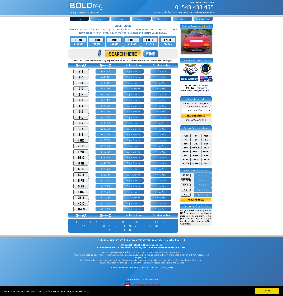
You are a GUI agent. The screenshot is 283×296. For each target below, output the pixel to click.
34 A (81, 198)
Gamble (196, 163)
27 (149, 226)
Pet (196, 159)
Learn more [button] (84, 291)
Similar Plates (160, 71)
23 (123, 226)
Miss (206, 135)
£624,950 (203, 194)
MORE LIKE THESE (195, 199)
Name (196, 155)
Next (209, 42)
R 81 (81, 163)
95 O (81, 157)
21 (109, 226)
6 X (81, 129)
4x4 (186, 155)
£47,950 (203, 185)
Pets (206, 159)
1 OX (81, 140)
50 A (81, 175)
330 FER (185, 180)
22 (116, 226)
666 (186, 143)
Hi (186, 139)
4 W (81, 106)
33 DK (186, 175)
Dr (196, 139)
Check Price (203, 190)
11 (143, 222)
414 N (81, 209)
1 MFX (149, 40)
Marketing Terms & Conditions (144, 267)
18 (90, 226)
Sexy (206, 147)
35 (136, 230)
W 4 (81, 71)
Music (196, 151)
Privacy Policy (167, 267)
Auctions (141, 19)
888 (186, 147)
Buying (100, 19)
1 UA (81, 192)
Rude (185, 151)
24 (129, 226)
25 (136, 226)
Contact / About (203, 19)
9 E (81, 112)
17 (83, 226)
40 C (81, 203)
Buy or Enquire (133, 71)
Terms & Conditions (119, 267)
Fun (186, 135)
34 (129, 230)
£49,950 (203, 180)
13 (156, 222)
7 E (81, 89)
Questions (162, 19)
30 (169, 226)
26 (143, 226)
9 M (81, 83)
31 (109, 230)
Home (79, 19)
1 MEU (131, 40)
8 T (81, 135)
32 (116, 230)
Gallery (182, 19)
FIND (150, 53)
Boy (206, 143)
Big (206, 139)
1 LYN (78, 40)
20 (103, 226)
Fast (206, 163)
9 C (81, 77)
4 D (185, 189)
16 (76, 226)
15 (169, 222)
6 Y (81, 123)
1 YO (81, 152)
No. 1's (185, 163)
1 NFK (167, 40)
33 (123, 230)
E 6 (81, 100)
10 (136, 222)
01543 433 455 (194, 7)
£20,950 (203, 175)
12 (149, 222)
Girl (196, 143)
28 (156, 226)
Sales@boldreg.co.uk (202, 90)
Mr (196, 135)
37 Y (185, 185)
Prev (184, 42)
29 (162, 226)
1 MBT (114, 40)
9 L (81, 117)
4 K (185, 194)
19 (96, 226)
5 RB (81, 180)
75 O (81, 146)
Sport (206, 151)
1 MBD (96, 40)
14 (162, 222)
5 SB (81, 186)
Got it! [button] (267, 291)
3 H (81, 94)
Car (206, 155)
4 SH (81, 169)
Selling (120, 19)
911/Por (196, 147)
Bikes (186, 159)
